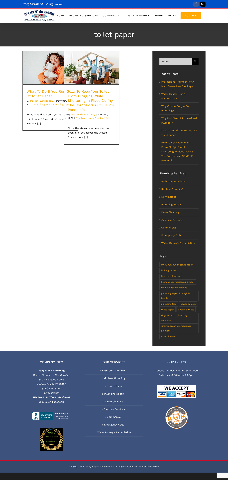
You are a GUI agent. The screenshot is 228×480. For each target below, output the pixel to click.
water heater (168, 336)
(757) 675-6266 (51, 388)
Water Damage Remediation (178, 243)
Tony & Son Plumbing (51, 370)
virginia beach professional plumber (176, 328)
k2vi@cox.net (54, 4)
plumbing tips (168, 304)
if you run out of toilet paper (177, 264)
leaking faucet (169, 270)
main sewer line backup (174, 287)
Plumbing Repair (171, 204)
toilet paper (167, 309)
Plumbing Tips (102, 118)
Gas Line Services (171, 220)
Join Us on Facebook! (51, 401)
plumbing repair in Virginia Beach (175, 295)
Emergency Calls (171, 235)
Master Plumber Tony (42, 100)
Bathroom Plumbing (173, 181)
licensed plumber (170, 276)
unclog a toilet (186, 309)
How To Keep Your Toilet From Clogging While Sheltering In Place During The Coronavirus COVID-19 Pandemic (92, 60)
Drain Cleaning (170, 212)
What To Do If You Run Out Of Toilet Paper (50, 64)
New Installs (168, 196)
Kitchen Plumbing (172, 189)
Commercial (168, 227)
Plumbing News (43, 104)
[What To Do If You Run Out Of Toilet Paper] (50, 67)
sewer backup (188, 304)
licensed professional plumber (177, 282)
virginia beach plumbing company (174, 317)
